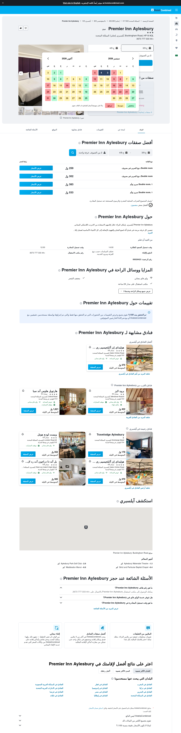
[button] (3, 3)
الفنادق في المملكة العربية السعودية (49, 684)
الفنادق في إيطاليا (101, 695)
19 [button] (95, 85)
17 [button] (107, 85)
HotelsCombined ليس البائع (138, 715)
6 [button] (133, 79)
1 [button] (120, 72)
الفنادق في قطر (101, 684)
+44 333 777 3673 (145, 38)
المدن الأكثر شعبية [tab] (123, 671)
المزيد (150, 232)
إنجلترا (117, 21)
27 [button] (133, 98)
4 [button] (101, 72)
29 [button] (120, 98)
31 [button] (48, 98)
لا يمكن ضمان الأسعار (96, 708)
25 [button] (101, 91)
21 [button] (126, 91)
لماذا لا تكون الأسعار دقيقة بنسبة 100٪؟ (133, 725)
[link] (134, 373)
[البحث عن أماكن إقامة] (176, 23)
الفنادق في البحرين (144, 691)
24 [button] (107, 91)
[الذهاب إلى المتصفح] (176, 40)
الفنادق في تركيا (146, 688)
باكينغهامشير (101, 21)
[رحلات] (176, 48)
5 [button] (95, 72)
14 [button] (126, 85)
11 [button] (101, 79)
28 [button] (126, 98)
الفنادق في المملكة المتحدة (141, 695)
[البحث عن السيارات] (176, 29)
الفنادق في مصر (101, 691)
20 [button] (133, 91)
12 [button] (95, 79)
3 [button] (107, 72)
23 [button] (114, 91)
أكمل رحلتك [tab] (105, 671)
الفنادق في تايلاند (56, 695)
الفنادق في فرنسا (56, 691)
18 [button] (101, 85)
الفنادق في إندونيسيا (100, 688)
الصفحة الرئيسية (148, 21)
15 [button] (120, 85)
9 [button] (114, 79)
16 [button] (114, 85)
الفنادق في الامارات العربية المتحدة (49, 688)
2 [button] (114, 72)
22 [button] (120, 91)
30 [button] (114, 98)
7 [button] (126, 79)
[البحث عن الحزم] (176, 34)
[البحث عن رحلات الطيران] (176, 18)
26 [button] (95, 91)
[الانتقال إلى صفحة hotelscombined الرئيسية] (161, 10)
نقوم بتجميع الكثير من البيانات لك (136, 720)
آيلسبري (88, 21)
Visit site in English (71, 3)
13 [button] (133, 85)
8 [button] (120, 79)
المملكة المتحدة (134, 21)
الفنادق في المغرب (144, 684)
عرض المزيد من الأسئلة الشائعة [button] (106, 608)
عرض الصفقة (95, 367)
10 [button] (107, 79)
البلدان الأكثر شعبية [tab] (142, 671)
